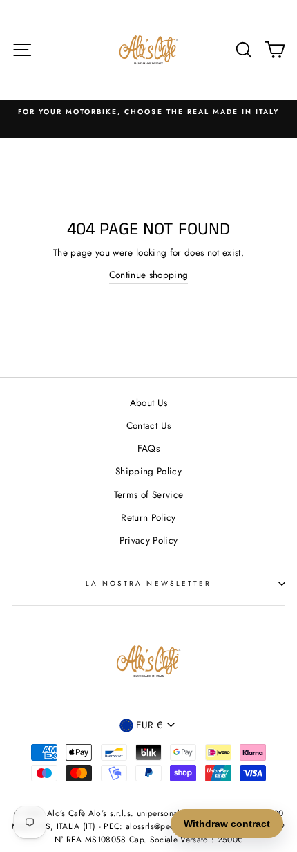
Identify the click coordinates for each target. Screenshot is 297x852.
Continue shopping (149, 274)
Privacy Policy (148, 540)
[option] (148, 112)
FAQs (148, 448)
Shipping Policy (148, 471)
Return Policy (148, 517)
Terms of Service (148, 494)
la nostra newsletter (148, 583)
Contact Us (148, 425)
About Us (149, 402)
